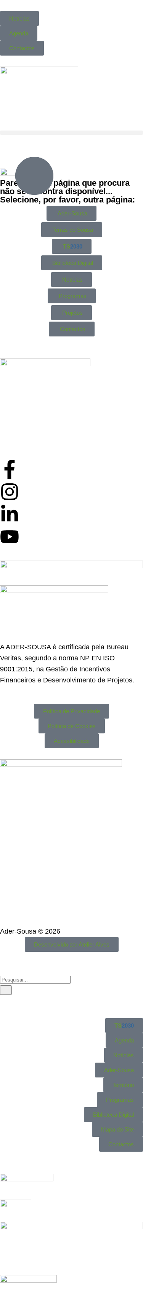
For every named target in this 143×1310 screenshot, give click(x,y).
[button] (71, 133)
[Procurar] (6, 990)
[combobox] (35, 980)
